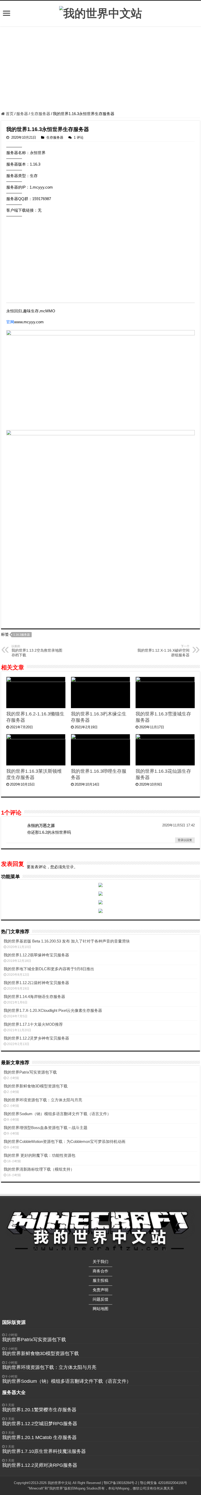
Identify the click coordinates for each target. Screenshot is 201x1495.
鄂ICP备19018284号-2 (120, 1483)
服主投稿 (100, 1280)
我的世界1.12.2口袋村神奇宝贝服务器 (36, 982)
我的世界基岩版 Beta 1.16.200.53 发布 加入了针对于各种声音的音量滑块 (67, 941)
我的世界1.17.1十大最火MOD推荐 (33, 1024)
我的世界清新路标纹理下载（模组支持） (39, 1169)
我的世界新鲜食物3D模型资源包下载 (36, 1086)
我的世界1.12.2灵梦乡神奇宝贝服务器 (36, 1038)
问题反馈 (100, 1299)
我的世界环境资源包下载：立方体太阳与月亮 (43, 1100)
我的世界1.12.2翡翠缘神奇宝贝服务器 (36, 955)
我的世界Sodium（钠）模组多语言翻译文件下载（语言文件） (57, 1114)
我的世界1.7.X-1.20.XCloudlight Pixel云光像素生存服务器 (53, 1010)
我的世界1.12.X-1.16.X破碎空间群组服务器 (163, 651)
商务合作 (100, 1271)
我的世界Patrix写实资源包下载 (30, 1072)
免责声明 (100, 1290)
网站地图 (100, 1308)
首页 (9, 113)
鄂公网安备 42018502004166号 (163, 1483)
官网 (10, 322)
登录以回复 (185, 840)
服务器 (22, 113)
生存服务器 (40, 113)
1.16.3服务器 (21, 634)
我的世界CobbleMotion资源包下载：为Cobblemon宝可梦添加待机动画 (64, 1141)
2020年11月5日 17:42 (178, 825)
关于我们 (100, 1261)
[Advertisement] (100, 69)
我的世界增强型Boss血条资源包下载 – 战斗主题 (45, 1127)
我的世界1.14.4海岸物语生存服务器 (34, 996)
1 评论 (78, 137)
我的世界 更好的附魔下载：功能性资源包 (39, 1155)
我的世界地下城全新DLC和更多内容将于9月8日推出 (49, 969)
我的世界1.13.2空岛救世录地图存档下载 (37, 651)
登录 (70, 867)
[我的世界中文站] (100, 12)
